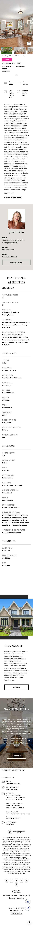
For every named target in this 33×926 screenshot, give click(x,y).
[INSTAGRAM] (11, 880)
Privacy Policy (16, 911)
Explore (16, 687)
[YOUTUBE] (21, 880)
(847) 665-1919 (8, 250)
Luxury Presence (16, 898)
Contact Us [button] (16, 756)
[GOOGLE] (26, 880)
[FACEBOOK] (6, 880)
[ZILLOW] (16, 885)
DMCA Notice (16, 913)
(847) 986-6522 (11, 789)
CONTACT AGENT (16, 263)
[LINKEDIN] (16, 880)
